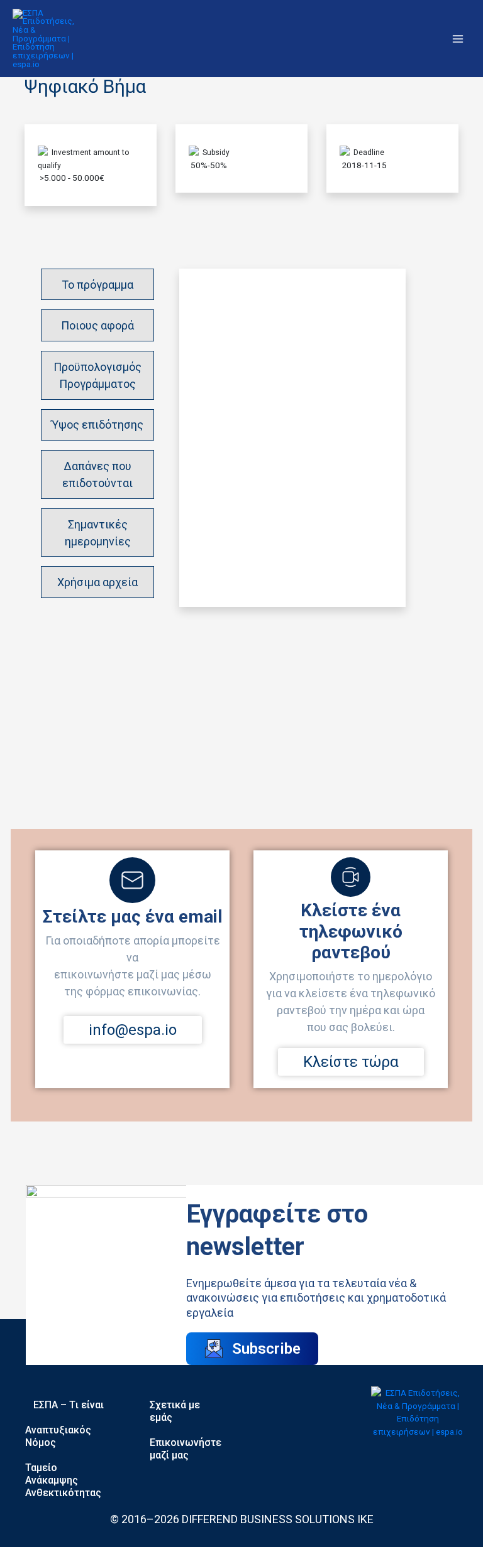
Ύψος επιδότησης (97, 424)
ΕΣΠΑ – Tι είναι (68, 1405)
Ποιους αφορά (97, 325)
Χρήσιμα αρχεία (97, 582)
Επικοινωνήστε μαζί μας (185, 1449)
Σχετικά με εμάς (175, 1411)
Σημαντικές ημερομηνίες (98, 533)
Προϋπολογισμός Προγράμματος (97, 375)
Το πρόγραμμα (97, 284)
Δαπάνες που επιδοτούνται (97, 474)
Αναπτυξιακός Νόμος (58, 1436)
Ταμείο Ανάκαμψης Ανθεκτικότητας (63, 1480)
